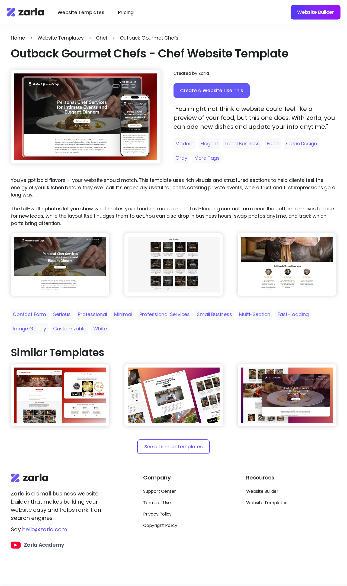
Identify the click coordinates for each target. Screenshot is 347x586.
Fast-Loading (293, 314)
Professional (92, 314)
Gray (181, 157)
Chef (101, 37)
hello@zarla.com (44, 529)
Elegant (209, 143)
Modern (184, 143)
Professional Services (164, 314)
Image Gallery (29, 328)
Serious (62, 314)
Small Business (214, 314)
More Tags (207, 157)
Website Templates (80, 12)
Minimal (123, 314)
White (100, 328)
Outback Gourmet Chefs (149, 37)
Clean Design (301, 143)
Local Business (242, 143)
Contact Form (29, 314)
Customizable (69, 328)
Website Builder (315, 12)
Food (273, 143)
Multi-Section (254, 314)
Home (18, 37)
